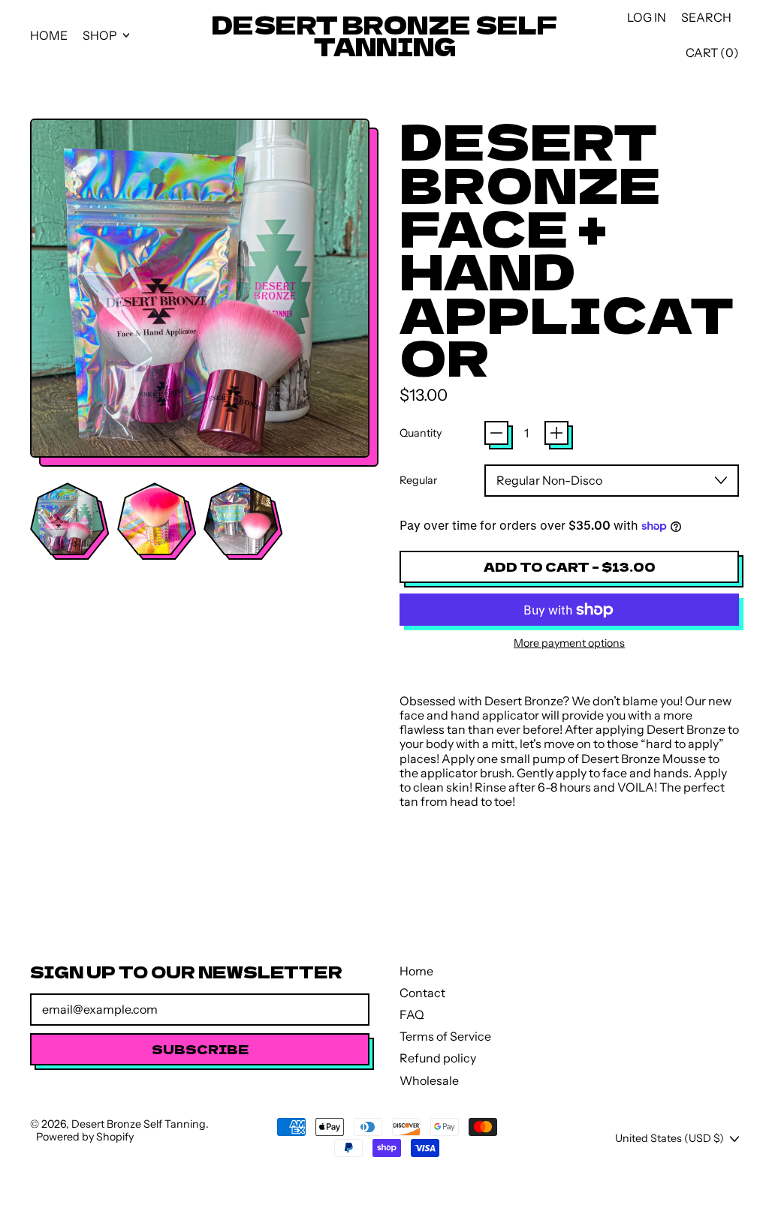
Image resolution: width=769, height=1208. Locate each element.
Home (49, 35)
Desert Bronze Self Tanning (384, 35)
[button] (706, 17)
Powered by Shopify (85, 1136)
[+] (556, 433)
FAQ (412, 1014)
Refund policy (438, 1057)
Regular (418, 480)
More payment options (569, 643)
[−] (496, 433)
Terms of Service (445, 1036)
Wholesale (429, 1080)
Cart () (712, 56)
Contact (422, 992)
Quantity (421, 433)
